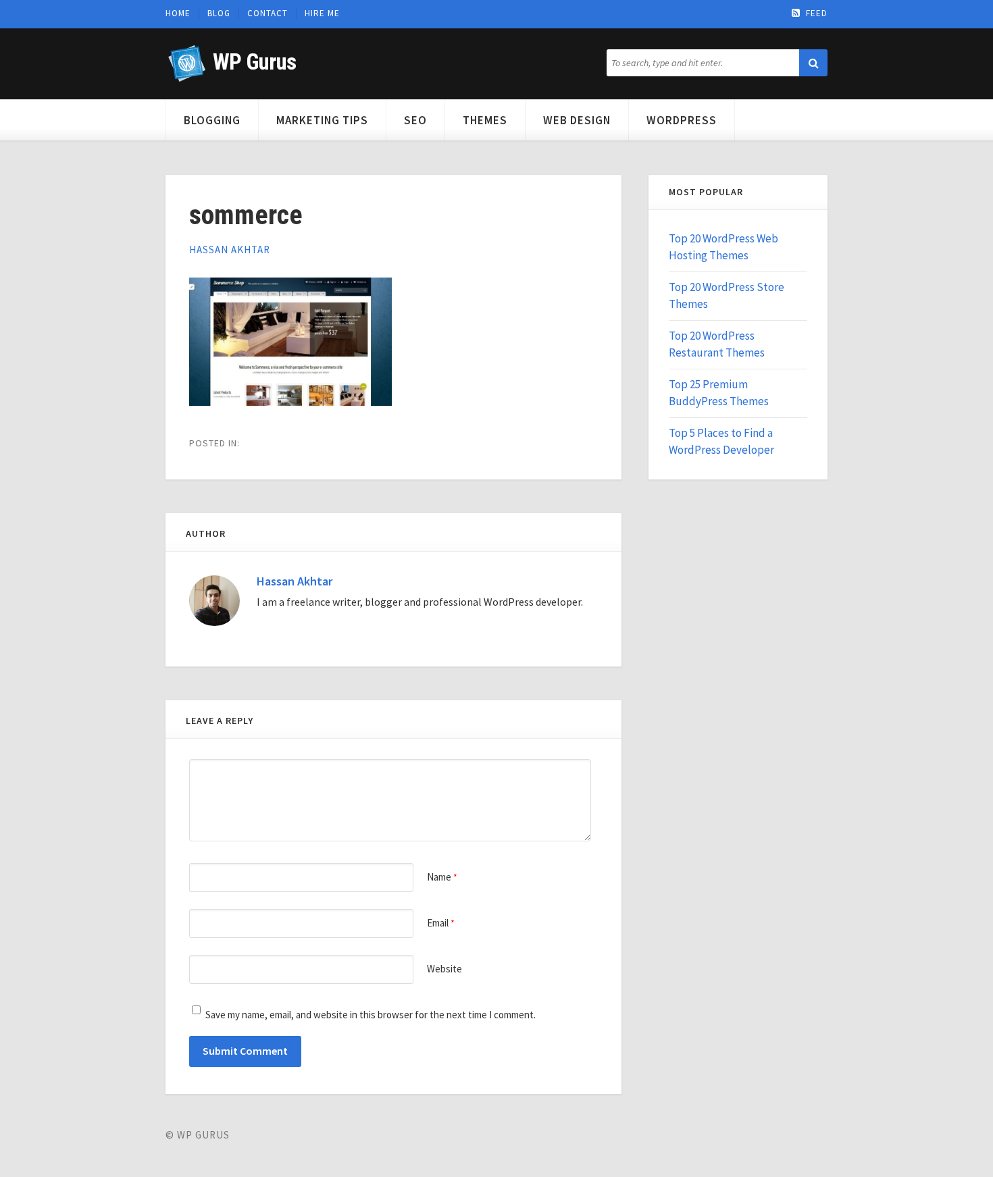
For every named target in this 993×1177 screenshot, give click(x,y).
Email (441, 922)
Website (444, 968)
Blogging (212, 120)
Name (442, 876)
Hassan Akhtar (229, 249)
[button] (813, 62)
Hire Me (322, 13)
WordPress (681, 120)
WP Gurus (254, 62)
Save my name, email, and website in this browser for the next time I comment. (370, 1014)
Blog (218, 13)
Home (178, 13)
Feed (817, 13)
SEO (415, 120)
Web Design (577, 120)
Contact (267, 13)
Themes (485, 120)
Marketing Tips (322, 120)
